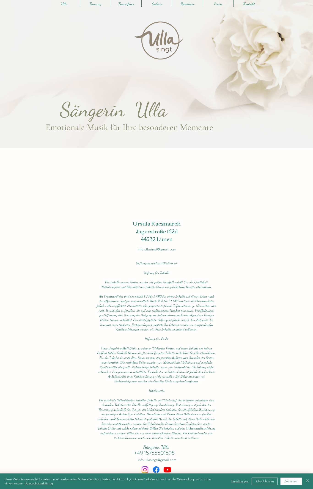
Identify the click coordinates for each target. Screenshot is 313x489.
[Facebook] (156, 469)
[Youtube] (167, 469)
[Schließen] (307, 481)
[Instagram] (144, 469)
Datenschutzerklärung (39, 483)
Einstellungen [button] (239, 481)
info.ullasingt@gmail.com (157, 249)
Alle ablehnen (264, 481)
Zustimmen (291, 481)
